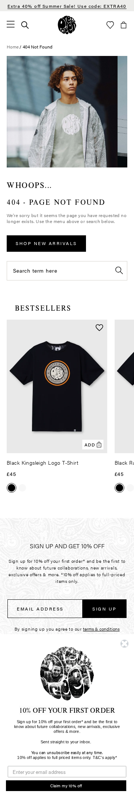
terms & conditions (101, 628)
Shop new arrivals (46, 243)
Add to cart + (82, 445)
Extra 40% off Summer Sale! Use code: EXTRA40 (67, 6)
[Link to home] (67, 25)
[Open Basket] (123, 25)
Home (13, 46)
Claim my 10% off (66, 786)
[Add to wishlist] (99, 328)
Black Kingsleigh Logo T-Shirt (42, 462)
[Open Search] (25, 25)
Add (89, 444)
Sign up (104, 608)
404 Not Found (37, 46)
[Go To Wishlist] (110, 25)
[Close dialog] (124, 643)
